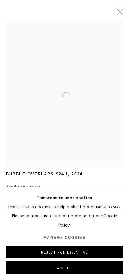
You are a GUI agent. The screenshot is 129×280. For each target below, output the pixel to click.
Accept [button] (64, 268)
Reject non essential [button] (64, 252)
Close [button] (118, 13)
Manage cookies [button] (64, 238)
